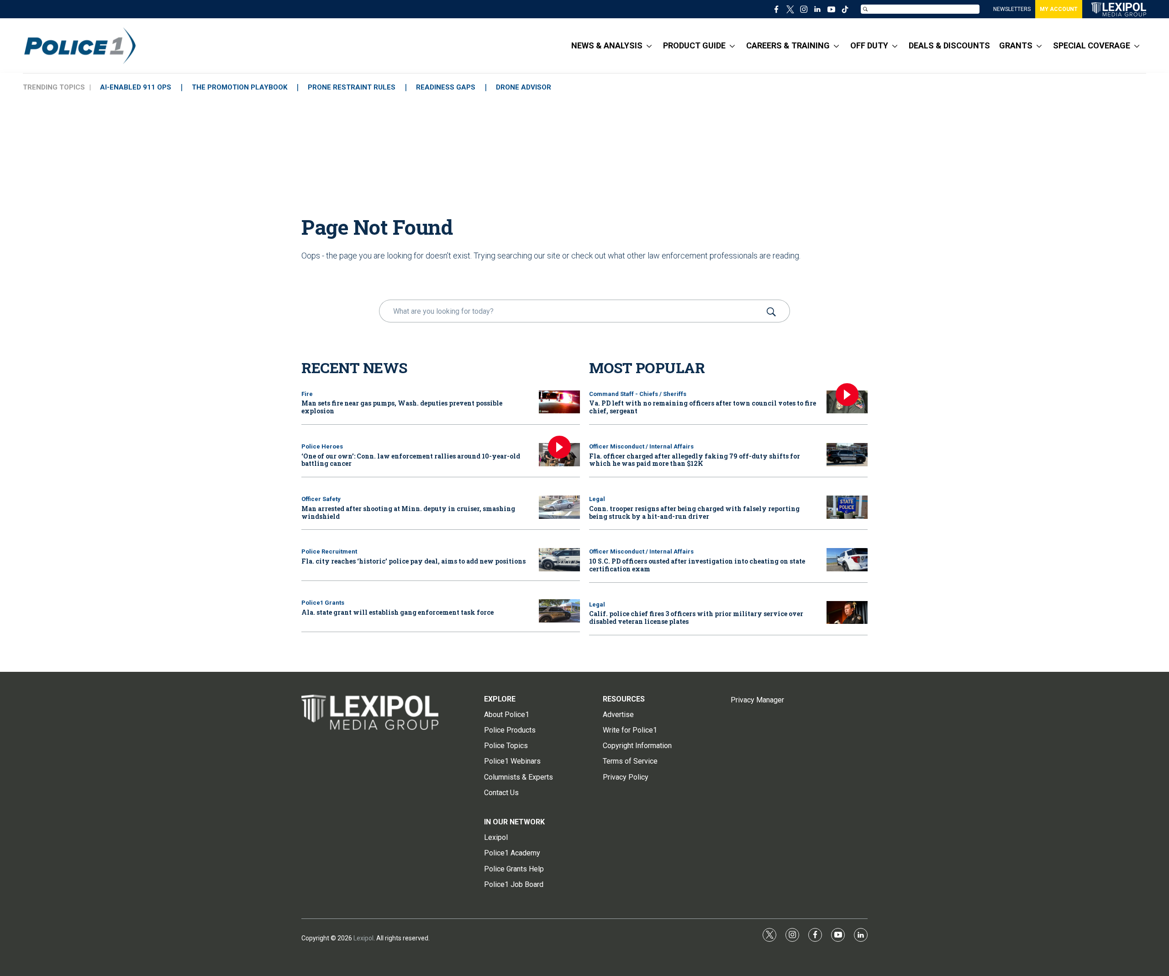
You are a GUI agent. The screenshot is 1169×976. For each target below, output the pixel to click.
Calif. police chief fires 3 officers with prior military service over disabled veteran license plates (696, 617)
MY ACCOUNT (1059, 9)
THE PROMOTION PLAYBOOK (239, 87)
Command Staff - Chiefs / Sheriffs (637, 393)
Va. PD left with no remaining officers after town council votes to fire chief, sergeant (702, 407)
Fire (307, 393)
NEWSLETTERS (1012, 9)
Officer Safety (321, 499)
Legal (597, 499)
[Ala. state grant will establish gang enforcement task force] (559, 611)
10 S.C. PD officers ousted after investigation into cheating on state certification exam (697, 565)
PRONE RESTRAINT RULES (351, 87)
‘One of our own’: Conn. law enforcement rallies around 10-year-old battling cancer (410, 460)
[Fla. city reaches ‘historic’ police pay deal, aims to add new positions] (559, 559)
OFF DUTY (869, 45)
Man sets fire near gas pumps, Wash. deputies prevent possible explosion (401, 407)
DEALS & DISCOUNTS (949, 45)
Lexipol (363, 938)
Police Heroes (322, 446)
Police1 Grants (322, 602)
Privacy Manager (757, 700)
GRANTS (1015, 45)
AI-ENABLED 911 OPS (135, 87)
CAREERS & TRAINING (788, 45)
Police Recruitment (329, 551)
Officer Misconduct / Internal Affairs (641, 446)
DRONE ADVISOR (523, 87)
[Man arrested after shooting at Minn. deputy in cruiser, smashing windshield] (559, 507)
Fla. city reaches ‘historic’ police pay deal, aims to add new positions (413, 561)
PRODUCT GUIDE (694, 45)
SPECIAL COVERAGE (1091, 45)
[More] (649, 45)
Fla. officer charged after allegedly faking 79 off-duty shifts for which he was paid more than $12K (694, 460)
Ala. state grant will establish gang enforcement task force (397, 612)
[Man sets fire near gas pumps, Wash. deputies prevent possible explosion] (559, 402)
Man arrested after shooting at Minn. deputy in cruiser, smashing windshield (408, 512)
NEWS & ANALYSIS (606, 45)
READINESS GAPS (445, 87)
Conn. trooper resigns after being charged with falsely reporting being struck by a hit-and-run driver (694, 512)
